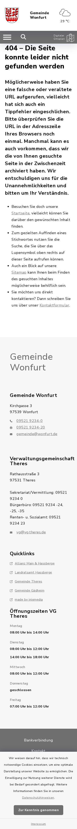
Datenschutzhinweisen (38, 798)
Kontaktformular (54, 305)
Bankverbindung (38, 740)
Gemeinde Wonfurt (39, 15)
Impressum (38, 824)
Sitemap (18, 272)
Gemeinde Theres (28, 581)
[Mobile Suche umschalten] (23, 37)
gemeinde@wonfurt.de (36, 433)
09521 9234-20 (30, 427)
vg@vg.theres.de (31, 532)
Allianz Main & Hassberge (35, 563)
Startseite (20, 213)
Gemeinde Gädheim (29, 590)
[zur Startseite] (12, 15)
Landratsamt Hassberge (33, 572)
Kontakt (38, 750)
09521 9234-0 (29, 420)
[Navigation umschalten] (7, 37)
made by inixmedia (29, 599)
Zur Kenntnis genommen (38, 810)
